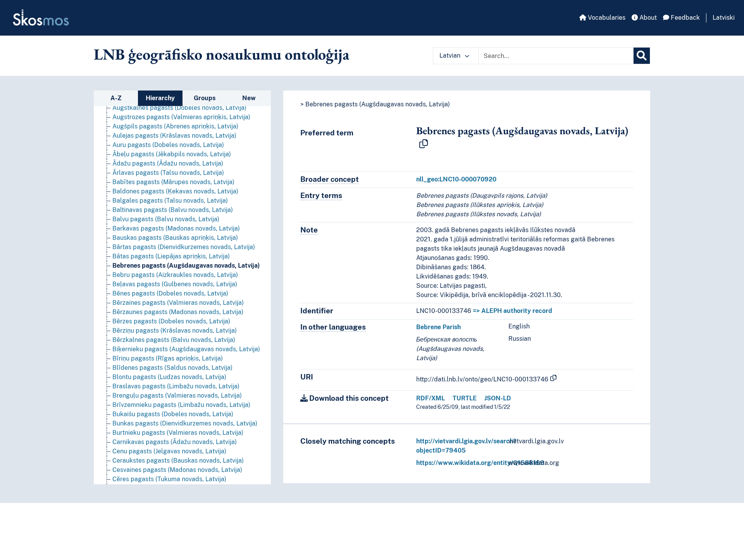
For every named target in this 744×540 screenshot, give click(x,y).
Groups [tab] (204, 98)
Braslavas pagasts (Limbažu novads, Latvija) (175, 386)
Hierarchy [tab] (160, 98)
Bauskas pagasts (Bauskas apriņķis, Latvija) (175, 237)
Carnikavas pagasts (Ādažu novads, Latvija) (174, 442)
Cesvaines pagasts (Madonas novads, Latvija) (177, 469)
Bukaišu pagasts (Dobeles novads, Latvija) (172, 414)
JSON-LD (497, 398)
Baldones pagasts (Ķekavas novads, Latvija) (175, 191)
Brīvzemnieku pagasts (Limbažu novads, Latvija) (181, 404)
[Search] (641, 55)
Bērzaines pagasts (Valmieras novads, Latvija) (178, 302)
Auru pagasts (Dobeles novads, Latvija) (168, 145)
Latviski (724, 17)
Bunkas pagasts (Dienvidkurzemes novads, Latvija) (184, 423)
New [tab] (249, 98)
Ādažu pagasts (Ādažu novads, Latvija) (167, 163)
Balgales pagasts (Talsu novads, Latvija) (170, 200)
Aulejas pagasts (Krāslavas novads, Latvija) (174, 135)
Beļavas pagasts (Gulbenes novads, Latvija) (174, 284)
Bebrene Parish (438, 327)
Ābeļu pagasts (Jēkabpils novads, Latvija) (171, 154)
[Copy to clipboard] (423, 144)
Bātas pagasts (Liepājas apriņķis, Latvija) (171, 256)
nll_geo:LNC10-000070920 (456, 179)
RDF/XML (430, 398)
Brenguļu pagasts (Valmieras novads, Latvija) (177, 395)
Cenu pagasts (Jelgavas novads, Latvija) (169, 451)
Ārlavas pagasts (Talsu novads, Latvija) (168, 172)
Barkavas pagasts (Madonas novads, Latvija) (176, 228)
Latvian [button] (450, 55)
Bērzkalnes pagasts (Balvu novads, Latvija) (173, 339)
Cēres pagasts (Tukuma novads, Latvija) (169, 479)
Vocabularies (605, 17)
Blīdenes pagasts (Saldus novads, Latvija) (172, 367)
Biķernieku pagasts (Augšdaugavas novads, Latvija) (186, 349)
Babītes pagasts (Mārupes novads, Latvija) (173, 182)
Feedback (684, 17)
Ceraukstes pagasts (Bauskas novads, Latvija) (178, 460)
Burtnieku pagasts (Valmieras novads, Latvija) (177, 432)
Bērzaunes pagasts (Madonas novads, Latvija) (177, 312)
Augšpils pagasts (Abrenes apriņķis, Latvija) (175, 126)
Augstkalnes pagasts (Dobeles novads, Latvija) (179, 107)
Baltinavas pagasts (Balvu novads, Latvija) (172, 210)
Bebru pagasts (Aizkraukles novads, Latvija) (175, 275)
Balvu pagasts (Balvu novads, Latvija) (165, 219)
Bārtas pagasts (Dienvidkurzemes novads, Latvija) (183, 247)
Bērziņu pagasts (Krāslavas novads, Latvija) (174, 330)
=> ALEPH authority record (512, 310)
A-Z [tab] (116, 98)
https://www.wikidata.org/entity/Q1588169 (480, 463)
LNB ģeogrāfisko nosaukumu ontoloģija (222, 54)
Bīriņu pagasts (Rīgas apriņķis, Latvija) (167, 358)
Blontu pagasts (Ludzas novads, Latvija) (169, 377)
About (647, 17)
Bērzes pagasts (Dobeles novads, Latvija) (171, 321)
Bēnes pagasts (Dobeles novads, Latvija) (170, 293)
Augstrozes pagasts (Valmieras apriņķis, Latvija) (181, 117)
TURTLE (465, 398)
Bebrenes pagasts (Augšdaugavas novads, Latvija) (186, 265)
